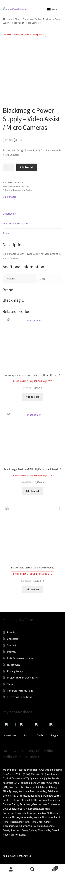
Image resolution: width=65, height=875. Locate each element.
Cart (50, 866)
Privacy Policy (15, 671)
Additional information (16, 223)
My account (13, 664)
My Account (11, 869)
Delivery (11, 651)
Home (9, 19)
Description (9, 213)
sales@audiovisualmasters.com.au (42, 3)
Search (32, 869)
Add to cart (26, 167)
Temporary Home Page (20, 690)
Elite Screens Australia (20, 658)
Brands (11, 632)
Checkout (12, 638)
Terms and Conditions (19, 697)
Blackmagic (9, 196)
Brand (6, 233)
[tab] (32, 214)
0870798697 (17, 3)
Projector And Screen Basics (23, 677)
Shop (17, 19)
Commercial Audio (32, 19)
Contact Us (13, 645)
